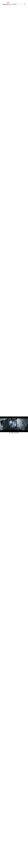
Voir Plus (13, 836)
